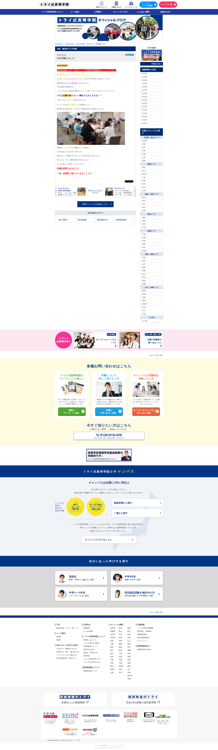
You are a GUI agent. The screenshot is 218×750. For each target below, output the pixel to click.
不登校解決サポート (90, 646)
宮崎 (129, 672)
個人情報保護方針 (143, 637)
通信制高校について (90, 671)
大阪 (120, 663)
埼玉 (111, 650)
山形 (111, 644)
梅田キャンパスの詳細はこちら (95, 204)
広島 (129, 637)
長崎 (129, 663)
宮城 (111, 641)
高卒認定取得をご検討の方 (65, 658)
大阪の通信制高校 (69, 44)
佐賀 (129, 660)
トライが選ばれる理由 (91, 643)
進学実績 (86, 656)
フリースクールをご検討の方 (66, 655)
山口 (129, 641)
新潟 (120, 628)
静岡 (120, 644)
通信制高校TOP (59, 44)
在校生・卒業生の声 (90, 653)
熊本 (129, 666)
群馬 (111, 656)
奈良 (120, 672)
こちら (149, 404)
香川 (129, 647)
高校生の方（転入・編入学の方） (68, 652)
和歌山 (121, 666)
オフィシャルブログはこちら (98, 540)
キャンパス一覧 (166, 4)
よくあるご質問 (143, 12)
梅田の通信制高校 (80, 44)
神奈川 (112, 669)
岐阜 (120, 650)
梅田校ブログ (90, 44)
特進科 (58, 640)
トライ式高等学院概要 (145, 628)
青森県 (112, 631)
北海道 (112, 628)
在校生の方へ (165, 12)
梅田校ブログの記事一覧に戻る (95, 191)
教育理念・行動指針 (144, 631)
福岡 (129, 656)
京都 (120, 660)
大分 (129, 669)
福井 (120, 637)
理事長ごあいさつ (89, 640)
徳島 (129, 644)
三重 (120, 653)
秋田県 (112, 637)
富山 (120, 631)
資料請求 (86, 628)
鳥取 (129, 634)
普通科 (58, 637)
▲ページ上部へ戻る (156, 355)
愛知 (120, 647)
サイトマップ (142, 641)
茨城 (111, 663)
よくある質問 (88, 631)
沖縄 (129, 679)
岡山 (129, 631)
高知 (129, 653)
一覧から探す (121, 513)
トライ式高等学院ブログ (92, 659)
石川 (120, 634)
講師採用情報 (142, 634)
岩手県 (112, 634)
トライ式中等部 (147, 4)
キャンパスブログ (120, 12)
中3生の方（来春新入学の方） (67, 649)
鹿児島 (129, 675)
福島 (111, 647)
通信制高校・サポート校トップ (67, 628)
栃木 (111, 653)
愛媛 (129, 650)
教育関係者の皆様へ (144, 649)
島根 (129, 628)
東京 (111, 666)
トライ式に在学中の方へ (92, 662)
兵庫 (120, 669)
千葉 (111, 660)
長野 (120, 641)
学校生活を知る (88, 649)
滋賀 (120, 656)
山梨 (111, 672)
